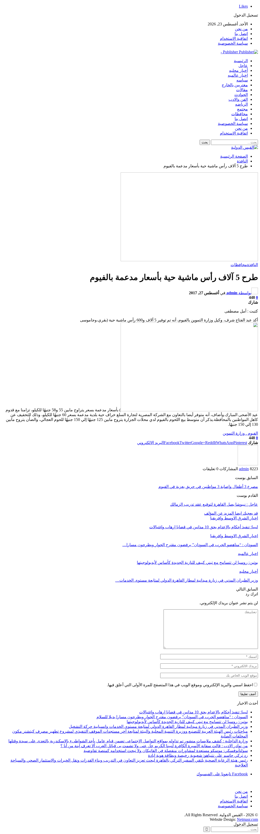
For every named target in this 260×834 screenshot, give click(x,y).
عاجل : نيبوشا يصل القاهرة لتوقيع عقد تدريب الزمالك (214, 504)
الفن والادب (238, 99)
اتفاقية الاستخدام (234, 38)
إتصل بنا (241, 33)
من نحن (241, 29)
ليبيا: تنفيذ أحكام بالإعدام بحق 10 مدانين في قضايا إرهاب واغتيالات (193, 712)
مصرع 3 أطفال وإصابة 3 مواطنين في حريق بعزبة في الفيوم (208, 486)
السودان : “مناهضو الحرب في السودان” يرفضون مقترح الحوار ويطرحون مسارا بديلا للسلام (172, 717)
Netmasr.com (247, 819)
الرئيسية (241, 61)
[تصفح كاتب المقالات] (248, 464)
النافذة (252, 265)
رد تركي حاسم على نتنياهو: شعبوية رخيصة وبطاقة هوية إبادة (198, 755)
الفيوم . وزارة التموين (240, 433)
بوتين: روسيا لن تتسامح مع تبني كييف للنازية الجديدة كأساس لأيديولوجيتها (187, 721)
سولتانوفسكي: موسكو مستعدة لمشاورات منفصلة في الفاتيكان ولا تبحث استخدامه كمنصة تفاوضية (166, 750)
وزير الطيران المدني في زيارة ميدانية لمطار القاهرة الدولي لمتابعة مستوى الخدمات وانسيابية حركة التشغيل (158, 726)
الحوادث (241, 94)
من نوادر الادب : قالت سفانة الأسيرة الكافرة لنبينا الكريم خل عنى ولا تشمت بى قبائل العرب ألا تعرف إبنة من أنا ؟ (154, 746)
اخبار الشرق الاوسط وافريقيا (234, 518)
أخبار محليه (238, 70)
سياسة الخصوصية (233, 43)
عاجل (243, 65)
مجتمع (242, 109)
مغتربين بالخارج (235, 85)
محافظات (239, 114)
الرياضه (241, 104)
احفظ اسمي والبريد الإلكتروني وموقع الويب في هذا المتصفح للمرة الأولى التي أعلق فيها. (180, 685)
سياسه (242, 80)
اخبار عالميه (238, 75)
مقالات (242, 90)
